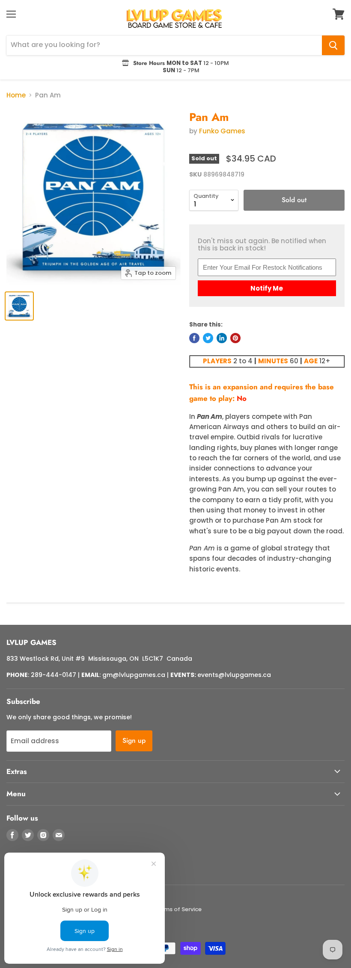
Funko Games (222, 131)
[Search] (333, 45)
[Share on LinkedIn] (222, 338)
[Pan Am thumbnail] (19, 306)
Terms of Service (178, 909)
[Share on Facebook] (194, 338)
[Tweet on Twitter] (208, 338)
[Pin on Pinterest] (235, 338)
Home (16, 95)
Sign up (134, 740)
